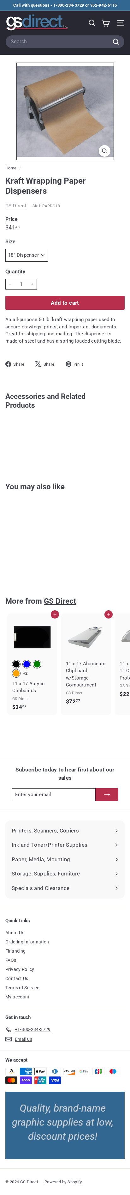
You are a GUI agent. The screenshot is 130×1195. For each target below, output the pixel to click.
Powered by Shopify (63, 1182)
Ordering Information (27, 941)
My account (17, 996)
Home (11, 168)
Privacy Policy (19, 969)
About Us (14, 932)
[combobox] (65, 41)
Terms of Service (22, 987)
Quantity (15, 272)
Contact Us (16, 978)
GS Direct (15, 206)
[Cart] (105, 23)
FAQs (10, 960)
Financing (15, 951)
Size (10, 242)
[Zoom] (104, 151)
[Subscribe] (107, 794)
